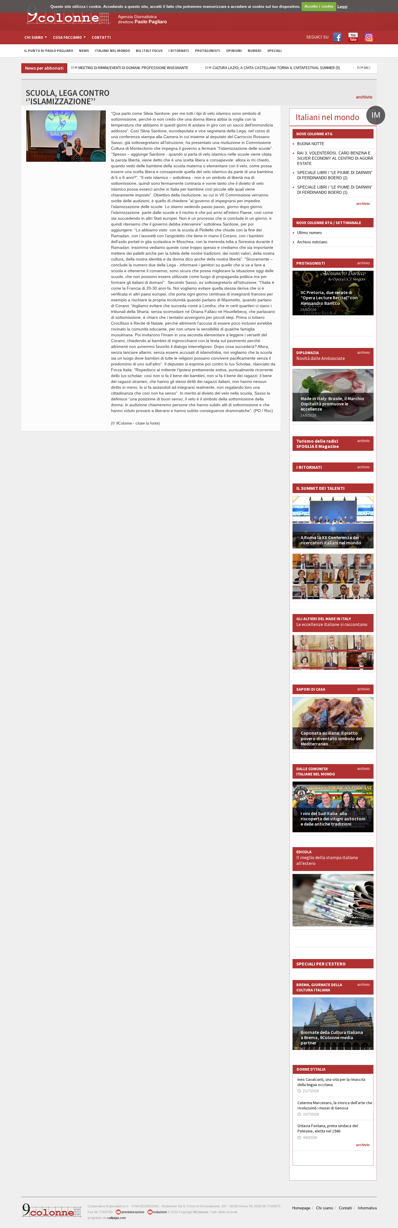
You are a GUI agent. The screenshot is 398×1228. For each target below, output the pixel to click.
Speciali (274, 50)
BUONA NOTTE (310, 144)
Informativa (367, 1208)
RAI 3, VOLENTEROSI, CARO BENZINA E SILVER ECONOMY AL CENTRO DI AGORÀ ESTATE (335, 158)
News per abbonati (44, 68)
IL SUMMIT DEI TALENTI (320, 488)
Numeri (254, 50)
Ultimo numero (309, 233)
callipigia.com (116, 1218)
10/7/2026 (308, 1114)
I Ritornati (178, 50)
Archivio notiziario (312, 242)
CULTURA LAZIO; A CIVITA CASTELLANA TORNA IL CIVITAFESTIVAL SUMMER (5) (272, 67)
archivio (364, 96)
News (84, 50)
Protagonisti (207, 50)
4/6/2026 (307, 1138)
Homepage (301, 1208)
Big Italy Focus (149, 50)
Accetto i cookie (318, 6)
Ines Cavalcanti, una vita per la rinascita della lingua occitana (331, 1082)
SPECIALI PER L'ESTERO (321, 964)
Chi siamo (324, 1208)
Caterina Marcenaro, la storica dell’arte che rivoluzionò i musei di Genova (334, 1105)
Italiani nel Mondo (112, 50)
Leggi (342, 6)
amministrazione (132, 1212)
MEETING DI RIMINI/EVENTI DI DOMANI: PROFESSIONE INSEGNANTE (129, 67)
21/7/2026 (308, 1091)
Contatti (101, 37)
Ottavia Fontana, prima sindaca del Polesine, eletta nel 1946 (327, 1128)
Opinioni (234, 50)
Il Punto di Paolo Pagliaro (48, 50)
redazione (160, 1212)
